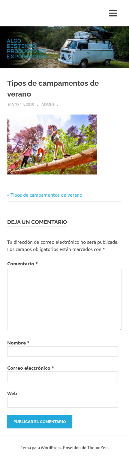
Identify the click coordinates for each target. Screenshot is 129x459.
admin (47, 104)
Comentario (22, 263)
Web (12, 393)
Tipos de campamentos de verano (46, 195)
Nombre (18, 342)
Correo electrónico (30, 368)
